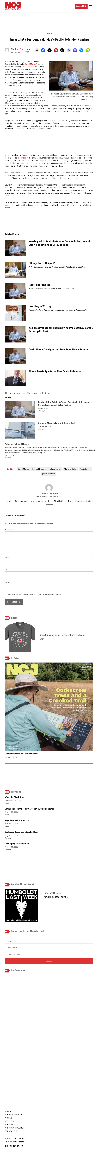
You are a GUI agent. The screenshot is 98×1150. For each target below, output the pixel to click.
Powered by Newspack (14, 1142)
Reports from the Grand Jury (18, 820)
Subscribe (10, 1124)
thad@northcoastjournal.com (50, 496)
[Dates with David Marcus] (50, 451)
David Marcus (30, 64)
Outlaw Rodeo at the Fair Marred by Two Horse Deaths (29, 809)
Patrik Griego (85, 469)
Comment (9, 530)
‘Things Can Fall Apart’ (42, 263)
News (49, 33)
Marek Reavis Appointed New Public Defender (55, 371)
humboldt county (39, 469)
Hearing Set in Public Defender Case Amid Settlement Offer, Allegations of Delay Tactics (59, 243)
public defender (48, 473)
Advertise (9, 1121)
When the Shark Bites (14, 797)
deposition (22, 158)
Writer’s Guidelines (14, 1128)
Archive (8, 1118)
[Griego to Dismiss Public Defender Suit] (20, 431)
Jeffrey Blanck (55, 469)
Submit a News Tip (13, 1114)
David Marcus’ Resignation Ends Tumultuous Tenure (58, 349)
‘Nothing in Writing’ (40, 306)
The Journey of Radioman (39, 393)
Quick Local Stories (52, 893)
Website (7, 582)
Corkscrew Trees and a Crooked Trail (21, 753)
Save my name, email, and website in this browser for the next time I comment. (35, 594)
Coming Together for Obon (17, 843)
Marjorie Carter (70, 469)
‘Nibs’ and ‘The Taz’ (40, 285)
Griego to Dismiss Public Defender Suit (56, 423)
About (8, 1111)
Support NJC (81, 6)
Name (7, 557)
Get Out (8, 838)
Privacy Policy (12, 1131)
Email (7, 570)
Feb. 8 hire (65, 123)
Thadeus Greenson (20, 49)
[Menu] (91, 6)
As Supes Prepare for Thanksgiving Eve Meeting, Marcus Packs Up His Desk (61, 329)
